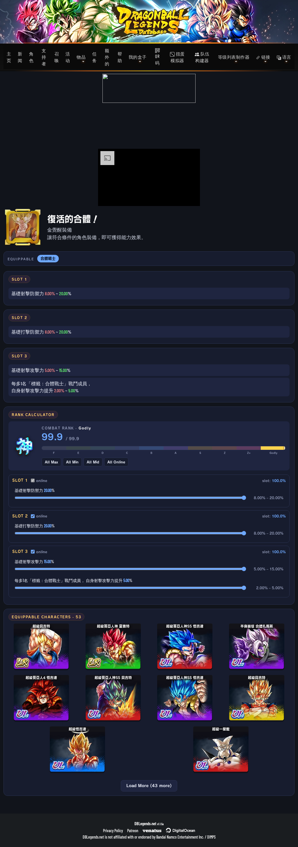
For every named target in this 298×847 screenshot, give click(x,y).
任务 (94, 57)
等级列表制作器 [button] (234, 57)
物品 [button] (81, 57)
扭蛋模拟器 (178, 57)
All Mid (93, 462)
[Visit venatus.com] (188, 196)
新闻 (20, 57)
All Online (116, 462)
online (41, 480)
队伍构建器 (202, 57)
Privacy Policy (113, 830)
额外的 (107, 57)
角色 (31, 57)
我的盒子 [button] (138, 57)
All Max (51, 462)
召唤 (56, 57)
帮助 (120, 57)
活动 (67, 57)
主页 (9, 57)
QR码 (157, 59)
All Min (72, 462)
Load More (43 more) (149, 786)
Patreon (132, 830)
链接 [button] (265, 57)
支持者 (44, 57)
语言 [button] (286, 57)
